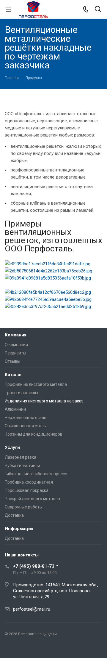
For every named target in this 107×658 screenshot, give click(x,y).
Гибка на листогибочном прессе (36, 473)
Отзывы (12, 361)
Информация (19, 528)
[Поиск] (98, 10)
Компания (15, 335)
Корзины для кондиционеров (33, 434)
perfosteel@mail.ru (31, 609)
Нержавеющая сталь (25, 417)
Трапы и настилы (21, 392)
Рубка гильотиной (22, 465)
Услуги (12, 447)
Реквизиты (15, 353)
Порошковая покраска (26, 490)
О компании (16, 344)
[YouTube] (11, 648)
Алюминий (15, 409)
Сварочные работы (24, 507)
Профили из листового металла (36, 384)
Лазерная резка (20, 457)
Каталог (13, 374)
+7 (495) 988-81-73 (33, 566)
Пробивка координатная (29, 482)
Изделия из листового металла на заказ (44, 401)
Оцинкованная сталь (25, 425)
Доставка (14, 515)
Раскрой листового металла (32, 498)
